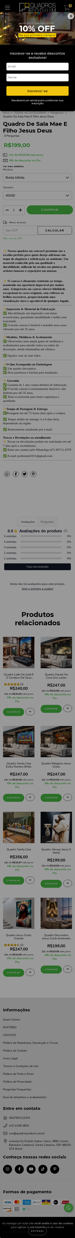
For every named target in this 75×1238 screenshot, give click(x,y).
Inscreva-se (37, 91)
